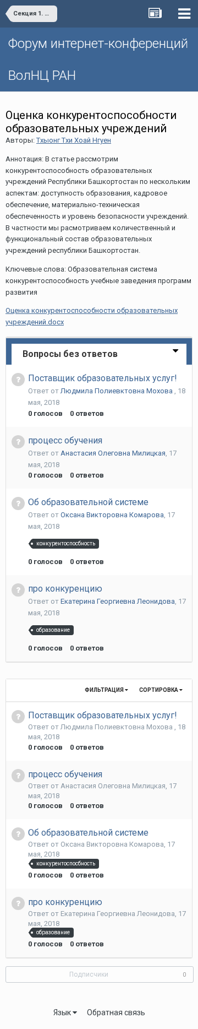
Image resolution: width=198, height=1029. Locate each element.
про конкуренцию (65, 588)
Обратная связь (116, 1012)
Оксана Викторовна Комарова (112, 515)
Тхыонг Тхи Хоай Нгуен (73, 140)
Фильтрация (105, 690)
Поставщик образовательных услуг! (102, 378)
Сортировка (159, 690)
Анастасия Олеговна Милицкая (113, 453)
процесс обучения (65, 440)
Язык (63, 1012)
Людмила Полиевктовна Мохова (117, 391)
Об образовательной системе (88, 502)
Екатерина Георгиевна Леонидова (118, 601)
